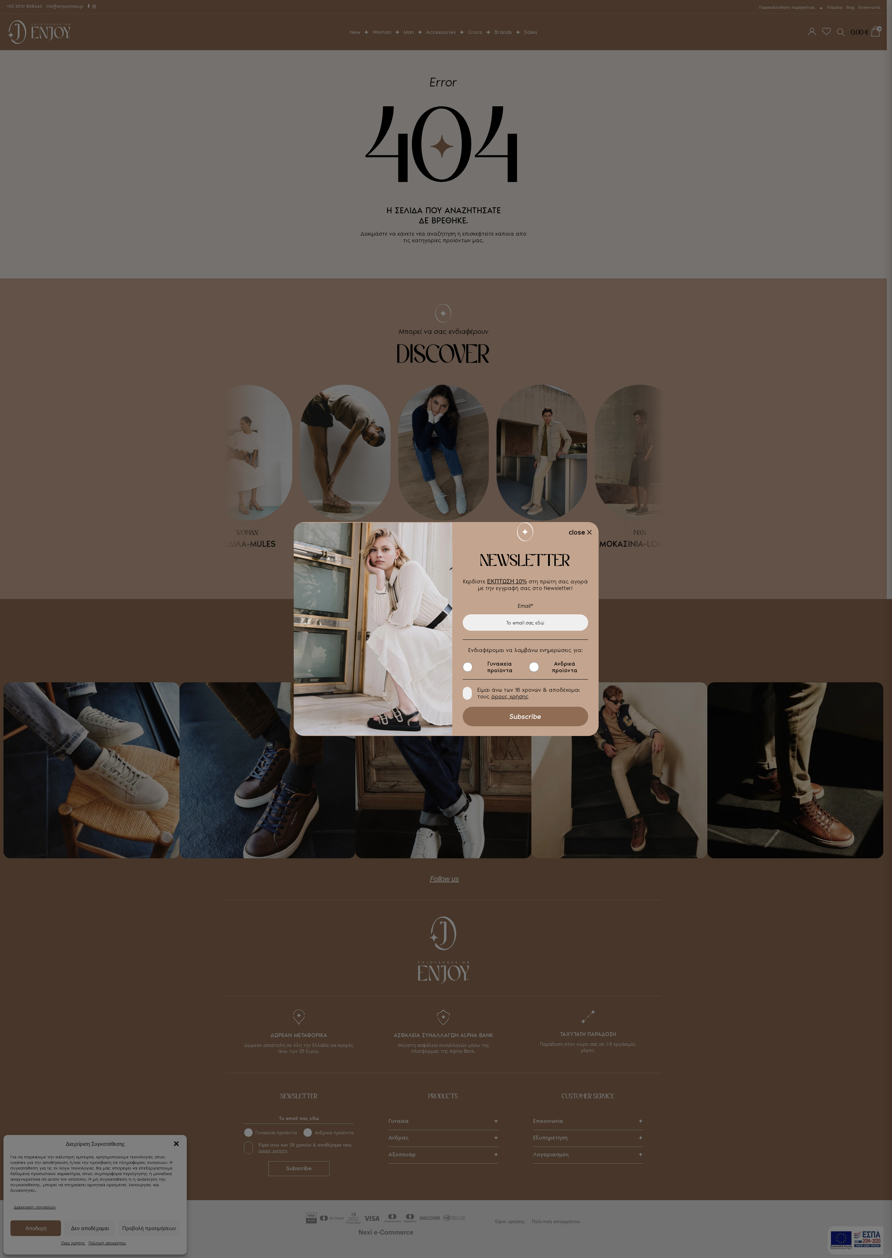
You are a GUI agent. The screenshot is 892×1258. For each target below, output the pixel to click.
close (577, 532)
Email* (525, 606)
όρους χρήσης (510, 696)
